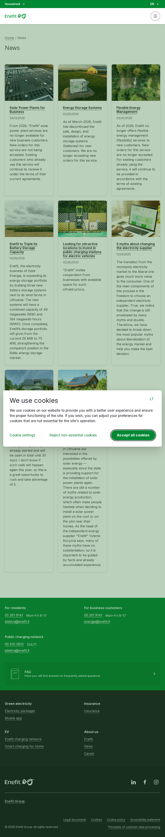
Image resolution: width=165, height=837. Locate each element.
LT (152, 399)
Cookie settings (22, 435)
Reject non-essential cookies (73, 435)
